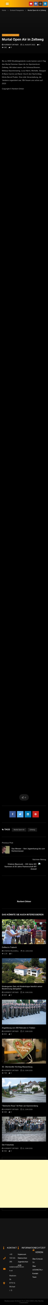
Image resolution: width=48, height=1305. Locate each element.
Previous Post (7, 843)
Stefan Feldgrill (11, 951)
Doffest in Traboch (9, 947)
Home (4, 10)
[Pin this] (35, 814)
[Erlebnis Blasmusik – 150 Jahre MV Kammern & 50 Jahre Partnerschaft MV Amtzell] (42, 866)
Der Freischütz (8, 1145)
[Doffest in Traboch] (24, 931)
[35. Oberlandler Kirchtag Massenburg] (24, 1051)
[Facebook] (36, 4)
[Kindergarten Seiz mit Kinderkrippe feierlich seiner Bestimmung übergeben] (24, 970)
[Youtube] (31, 4)
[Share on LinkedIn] (28, 814)
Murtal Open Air (19, 830)
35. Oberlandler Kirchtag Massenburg (17, 1067)
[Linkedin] (45, 4)
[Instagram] (40, 4)
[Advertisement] (24, 1184)
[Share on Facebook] (12, 814)
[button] (7, 3)
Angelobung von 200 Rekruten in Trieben (18, 1028)
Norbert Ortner (11, 45)
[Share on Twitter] (20, 814)
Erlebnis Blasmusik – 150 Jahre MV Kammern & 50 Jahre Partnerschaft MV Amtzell (20, 866)
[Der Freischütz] (24, 1129)
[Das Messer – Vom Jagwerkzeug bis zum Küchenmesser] (6, 850)
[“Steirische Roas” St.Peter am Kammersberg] (24, 1090)
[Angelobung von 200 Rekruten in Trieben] (24, 1012)
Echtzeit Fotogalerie (17, 10)
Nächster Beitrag (39, 859)
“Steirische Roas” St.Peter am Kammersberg (20, 1106)
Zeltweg (32, 830)
